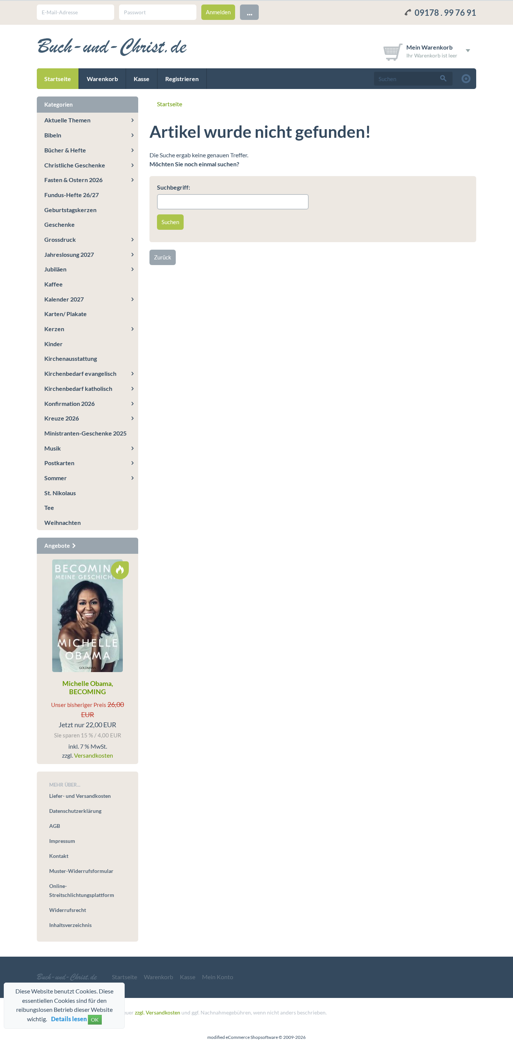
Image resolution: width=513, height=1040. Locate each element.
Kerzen (54, 328)
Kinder (53, 343)
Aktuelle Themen (67, 120)
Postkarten (59, 462)
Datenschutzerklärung (75, 811)
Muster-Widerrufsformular (81, 871)
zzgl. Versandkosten (157, 1012)
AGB (54, 826)
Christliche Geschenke (74, 165)
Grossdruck (60, 239)
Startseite (57, 78)
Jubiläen (55, 269)
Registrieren (182, 78)
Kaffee (53, 284)
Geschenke (59, 224)
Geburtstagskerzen (70, 209)
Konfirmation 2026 (69, 403)
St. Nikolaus (60, 492)
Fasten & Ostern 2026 (73, 179)
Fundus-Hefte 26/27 (71, 194)
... (249, 11)
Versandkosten (93, 755)
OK (95, 1019)
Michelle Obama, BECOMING (87, 687)
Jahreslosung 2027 (69, 254)
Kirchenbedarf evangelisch (80, 373)
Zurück (162, 257)
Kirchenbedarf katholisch (78, 388)
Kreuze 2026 (61, 418)
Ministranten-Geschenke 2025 (85, 433)
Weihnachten (62, 522)
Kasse (141, 78)
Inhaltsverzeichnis (70, 925)
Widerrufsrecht (67, 910)
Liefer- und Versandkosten (80, 796)
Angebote (57, 545)
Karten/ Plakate (65, 313)
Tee (49, 507)
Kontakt (58, 856)
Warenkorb (102, 78)
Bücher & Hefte (65, 150)
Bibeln (52, 135)
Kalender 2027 (64, 299)
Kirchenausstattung (70, 358)
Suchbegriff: (173, 187)
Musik (52, 448)
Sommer (55, 477)
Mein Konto (217, 976)
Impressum (62, 841)
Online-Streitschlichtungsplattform (81, 890)
